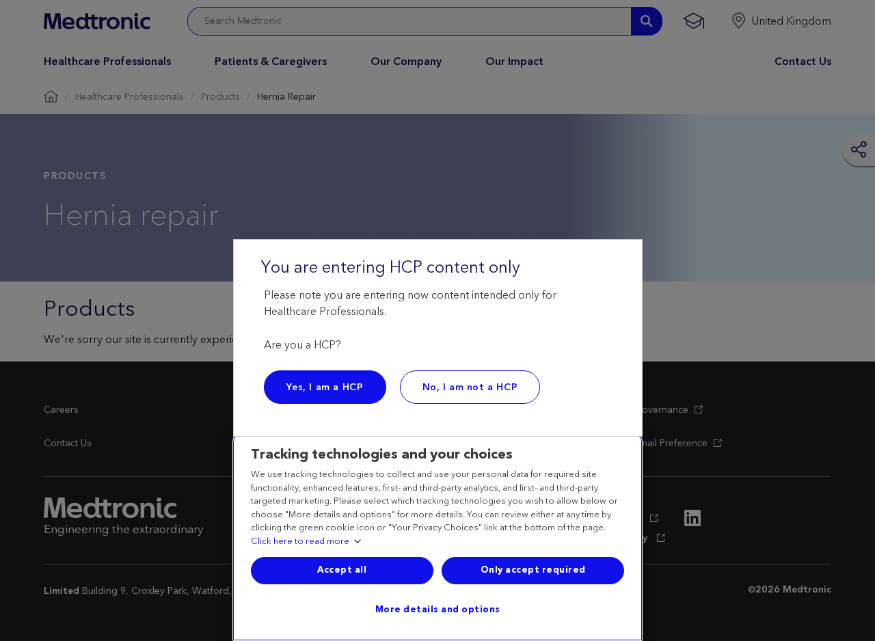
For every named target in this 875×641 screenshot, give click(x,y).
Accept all (341, 569)
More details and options (437, 609)
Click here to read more (300, 542)
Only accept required (533, 569)
